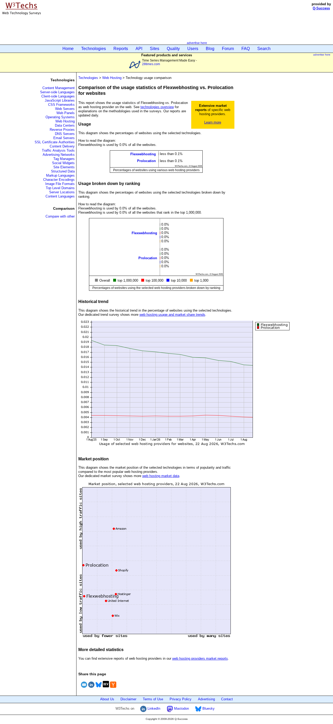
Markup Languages (60, 175)
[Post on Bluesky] (98, 688)
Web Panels (65, 113)
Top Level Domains (60, 188)
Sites (154, 48)
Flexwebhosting (143, 154)
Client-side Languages (58, 96)
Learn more (212, 122)
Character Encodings (59, 180)
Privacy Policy (180, 699)
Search (264, 48)
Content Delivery (62, 146)
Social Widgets (63, 163)
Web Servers (65, 109)
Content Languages (60, 196)
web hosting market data (160, 476)
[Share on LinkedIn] (91, 688)
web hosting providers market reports (200, 658)
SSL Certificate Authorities (55, 142)
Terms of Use (153, 699)
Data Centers (65, 125)
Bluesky (208, 708)
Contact (227, 699)
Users (192, 48)
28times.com (151, 64)
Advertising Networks (59, 155)
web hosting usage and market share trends (172, 315)
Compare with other (60, 216)
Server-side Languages (57, 92)
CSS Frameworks (61, 105)
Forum (228, 48)
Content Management (58, 88)
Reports (120, 48)
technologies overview (157, 107)
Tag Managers (64, 159)
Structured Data (63, 171)
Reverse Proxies (62, 130)
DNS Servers (65, 134)
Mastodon (181, 708)
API (139, 48)
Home (68, 48)
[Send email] (84, 688)
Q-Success (321, 8)
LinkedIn (153, 708)
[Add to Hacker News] (113, 688)
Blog (210, 48)
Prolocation (146, 161)
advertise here (197, 43)
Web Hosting (65, 121)
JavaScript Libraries (60, 100)
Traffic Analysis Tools (58, 150)
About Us (107, 699)
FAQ (245, 48)
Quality (173, 48)
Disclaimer (128, 699)
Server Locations (62, 192)
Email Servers (64, 138)
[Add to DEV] (106, 688)
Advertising (206, 699)
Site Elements (64, 167)
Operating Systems (60, 117)
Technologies (93, 48)
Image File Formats (60, 184)
